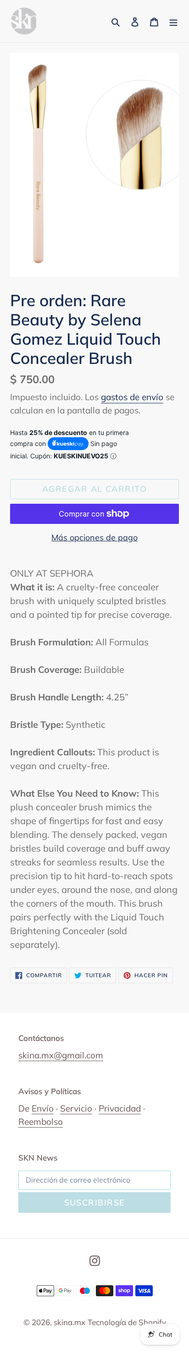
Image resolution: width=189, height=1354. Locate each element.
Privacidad (120, 1108)
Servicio (76, 1108)
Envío (43, 1108)
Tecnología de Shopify (127, 1322)
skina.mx (69, 1322)
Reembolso (40, 1121)
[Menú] (173, 21)
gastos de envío (132, 396)
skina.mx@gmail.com (60, 1055)
